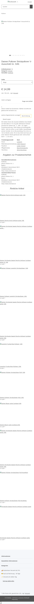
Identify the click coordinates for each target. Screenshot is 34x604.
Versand (15, 93)
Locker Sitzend (21, 146)
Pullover (10, 71)
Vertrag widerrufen (8, 581)
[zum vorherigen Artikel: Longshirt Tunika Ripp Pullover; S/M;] (7, 14)
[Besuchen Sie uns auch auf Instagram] (2, 588)
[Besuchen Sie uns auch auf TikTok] (2, 590)
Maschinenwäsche (22, 148)
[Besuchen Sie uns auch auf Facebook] (2, 584)
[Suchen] (31, 6)
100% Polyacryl (21, 144)
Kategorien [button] (4, 565)
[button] (23, 2)
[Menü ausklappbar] (3, 2)
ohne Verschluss (22, 150)
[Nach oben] (0, 603)
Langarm (19, 142)
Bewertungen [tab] (7, 119)
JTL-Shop (20, 599)
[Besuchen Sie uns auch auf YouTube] (2, 586)
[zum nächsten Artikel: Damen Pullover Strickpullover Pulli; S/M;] (10, 14)
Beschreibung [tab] (26, 116)
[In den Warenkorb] (2, 20)
